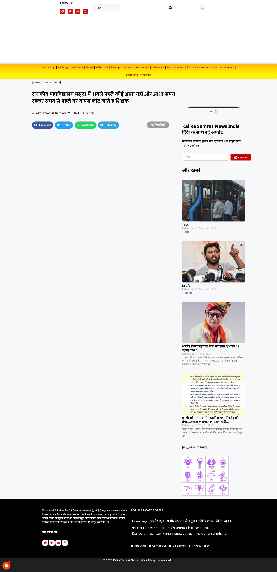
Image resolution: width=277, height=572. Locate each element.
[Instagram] (85, 11)
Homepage (49, 67)
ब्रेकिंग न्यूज (115, 67)
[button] (170, 7)
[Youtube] (77, 11)
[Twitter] (70, 11)
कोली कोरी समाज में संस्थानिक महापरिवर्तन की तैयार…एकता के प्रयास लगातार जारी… (210, 420)
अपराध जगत (132, 74)
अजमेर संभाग (77, 67)
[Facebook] (62, 11)
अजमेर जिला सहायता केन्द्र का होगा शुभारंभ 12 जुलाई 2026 (210, 348)
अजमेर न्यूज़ (63, 67)
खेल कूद (89, 67)
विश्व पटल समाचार (175, 67)
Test (185, 224)
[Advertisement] (138, 39)
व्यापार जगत (212, 67)
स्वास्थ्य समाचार (227, 67)
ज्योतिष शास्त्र (102, 67)
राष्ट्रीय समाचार (157, 67)
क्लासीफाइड (145, 74)
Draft (186, 285)
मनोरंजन (127, 67)
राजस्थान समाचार (141, 67)
